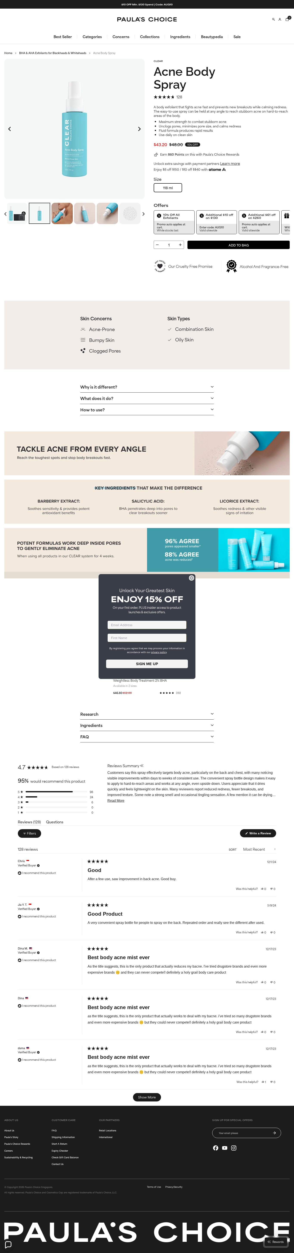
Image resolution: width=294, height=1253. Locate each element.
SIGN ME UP (147, 664)
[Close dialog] (191, 578)
